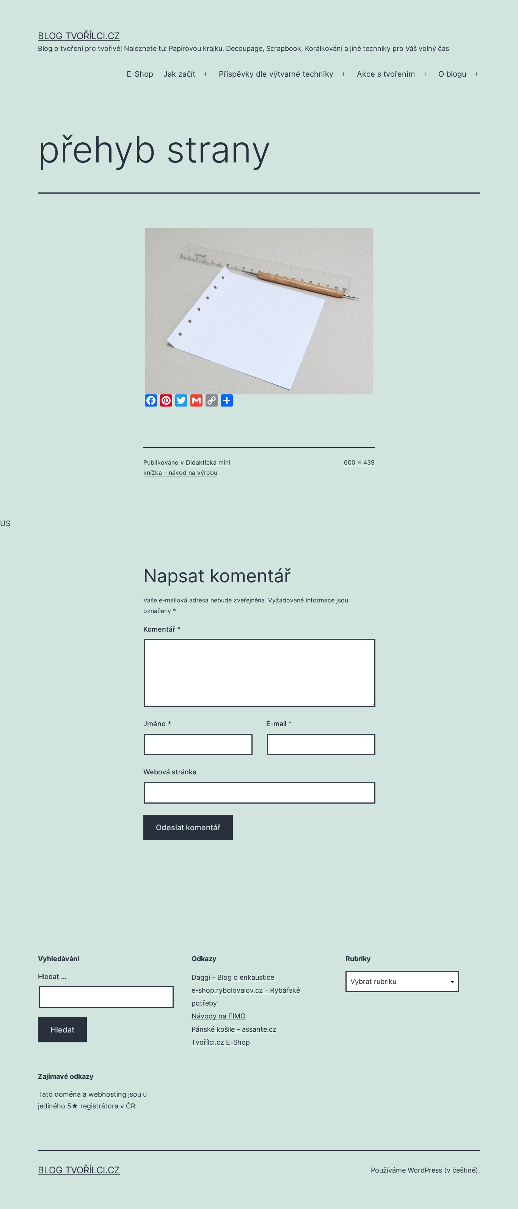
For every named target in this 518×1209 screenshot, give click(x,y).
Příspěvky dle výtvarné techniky (276, 74)
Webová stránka (169, 772)
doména (68, 1094)
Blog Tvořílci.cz (79, 35)
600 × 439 (359, 462)
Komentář (162, 629)
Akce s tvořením (386, 74)
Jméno (157, 724)
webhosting (107, 1094)
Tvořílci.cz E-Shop (221, 1042)
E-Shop (140, 74)
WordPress (425, 1170)
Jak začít (179, 74)
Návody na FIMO (219, 1016)
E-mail (279, 724)
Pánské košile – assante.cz (234, 1029)
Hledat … (52, 976)
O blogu (452, 74)
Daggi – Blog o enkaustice (233, 977)
